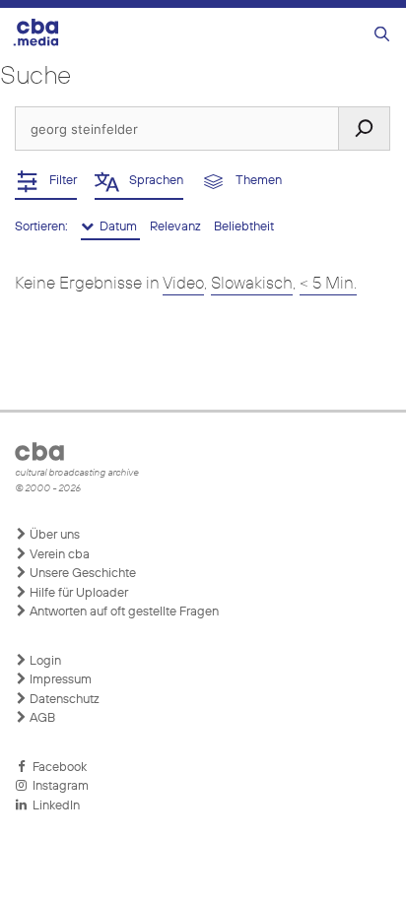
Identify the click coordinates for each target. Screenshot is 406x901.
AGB (41, 718)
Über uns (53, 535)
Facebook (57, 767)
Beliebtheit (244, 227)
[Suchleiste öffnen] (381, 35)
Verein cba (58, 554)
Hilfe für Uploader (77, 593)
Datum (117, 227)
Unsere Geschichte (81, 573)
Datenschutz (63, 699)
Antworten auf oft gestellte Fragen (123, 612)
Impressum (59, 680)
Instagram (58, 786)
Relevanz (177, 227)
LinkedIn (53, 806)
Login (44, 661)
